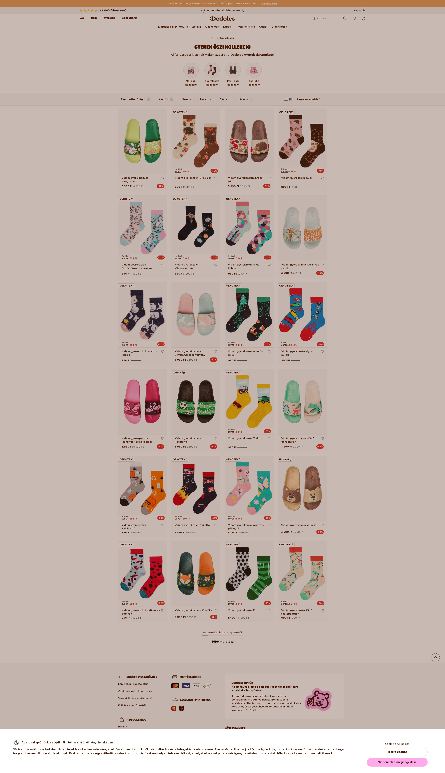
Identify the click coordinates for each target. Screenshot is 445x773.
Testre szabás (397, 752)
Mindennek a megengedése (397, 762)
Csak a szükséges (397, 744)
